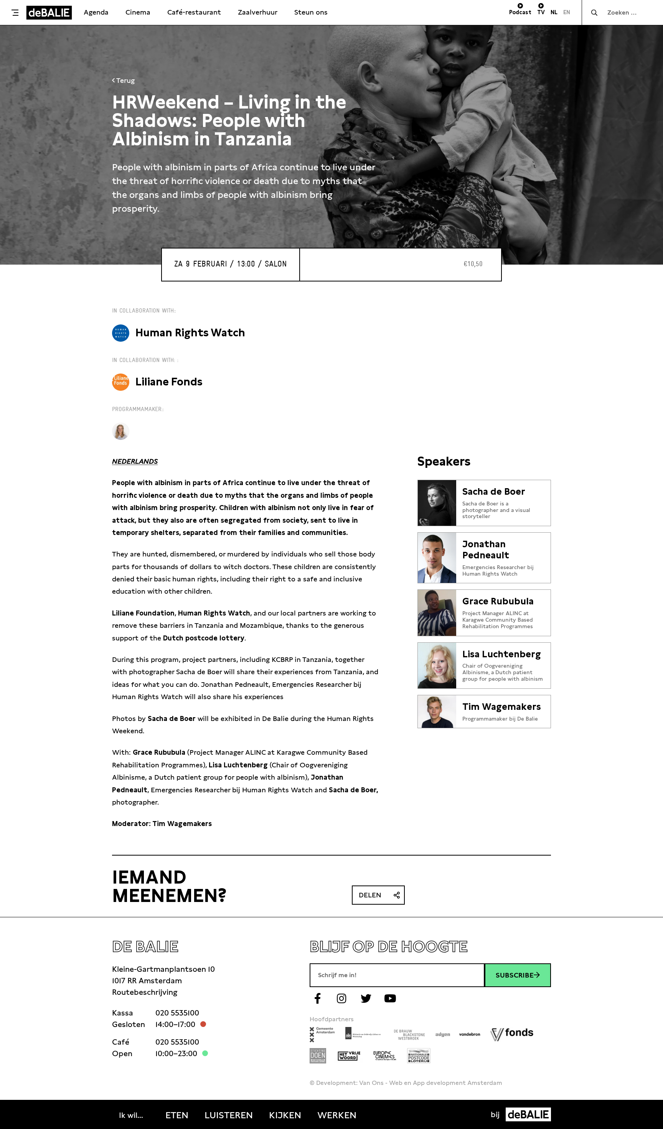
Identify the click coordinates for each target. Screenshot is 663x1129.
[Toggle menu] (15, 13)
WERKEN (336, 1115)
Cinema (137, 12)
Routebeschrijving (144, 992)
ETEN (176, 1115)
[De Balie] (49, 13)
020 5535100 (177, 1012)
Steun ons (311, 12)
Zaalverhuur (257, 12)
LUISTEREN (229, 1115)
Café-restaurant (194, 12)
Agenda (96, 12)
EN (566, 12)
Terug (125, 80)
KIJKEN (285, 1115)
